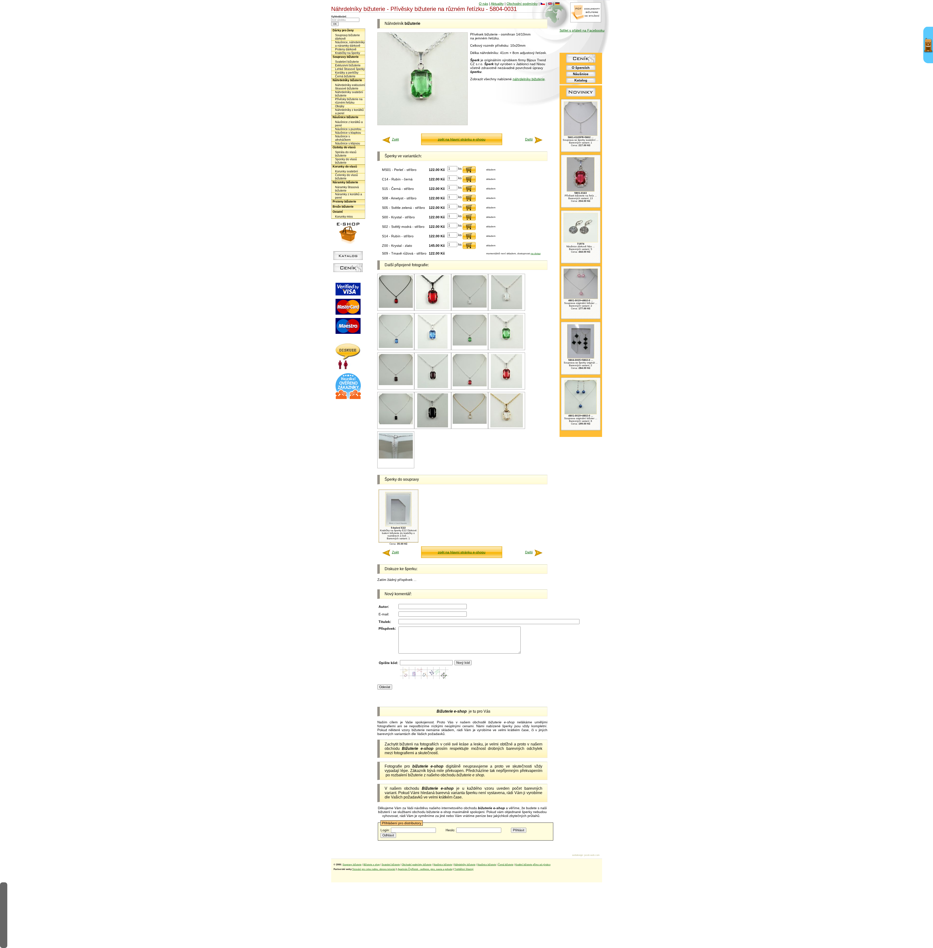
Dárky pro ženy (343, 30)
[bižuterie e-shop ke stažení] (585, 21)
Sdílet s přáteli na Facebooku (582, 30)
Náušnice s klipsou (347, 143)
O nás (483, 4)
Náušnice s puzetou (348, 129)
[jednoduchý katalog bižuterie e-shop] (348, 259)
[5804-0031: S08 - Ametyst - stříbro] (396, 384)
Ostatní (338, 211)
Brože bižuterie (343, 206)
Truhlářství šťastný (464, 869)
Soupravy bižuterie (346, 57)
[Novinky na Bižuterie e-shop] (581, 96)
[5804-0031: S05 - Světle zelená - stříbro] (470, 344)
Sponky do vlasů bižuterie (346, 161)
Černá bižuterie (345, 76)
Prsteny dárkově (345, 49)
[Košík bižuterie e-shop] (348, 243)
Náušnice (580, 74)
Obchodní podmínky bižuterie (417, 864)
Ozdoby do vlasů (344, 147)
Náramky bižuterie (345, 182)
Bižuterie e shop (371, 864)
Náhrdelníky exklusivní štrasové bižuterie (350, 86)
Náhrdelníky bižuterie (347, 80)
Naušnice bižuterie (442, 864)
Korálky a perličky (346, 72)
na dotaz (536, 253)
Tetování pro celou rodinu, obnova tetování (374, 869)
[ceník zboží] (581, 61)
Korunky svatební (346, 171)
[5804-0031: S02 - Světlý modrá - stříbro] (396, 347)
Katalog (580, 80)
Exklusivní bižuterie (348, 65)
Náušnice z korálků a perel (349, 123)
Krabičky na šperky (347, 53)
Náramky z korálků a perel (348, 196)
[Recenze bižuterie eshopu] (348, 398)
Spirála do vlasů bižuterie (345, 154)
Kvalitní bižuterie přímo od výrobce (533, 864)
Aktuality (497, 4)
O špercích (581, 68)
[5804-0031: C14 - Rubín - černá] (396, 307)
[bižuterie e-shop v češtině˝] (543, 4)
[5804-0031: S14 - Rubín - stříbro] (470, 385)
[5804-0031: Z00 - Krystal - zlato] (470, 423)
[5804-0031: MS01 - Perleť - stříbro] (470, 306)
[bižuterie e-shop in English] (550, 4)
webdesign (577, 855)
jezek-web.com (592, 855)
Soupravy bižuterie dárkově (347, 37)
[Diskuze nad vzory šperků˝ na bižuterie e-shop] (348, 368)
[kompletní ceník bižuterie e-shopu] (348, 271)
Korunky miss (344, 216)
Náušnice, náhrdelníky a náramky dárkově (350, 44)
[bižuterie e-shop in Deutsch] (557, 4)
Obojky (339, 106)
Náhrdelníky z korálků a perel (349, 111)
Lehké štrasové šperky (350, 69)
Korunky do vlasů (345, 166)
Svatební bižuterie (347, 61)
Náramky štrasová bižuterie (347, 189)
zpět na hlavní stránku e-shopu (461, 139)
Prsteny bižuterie (344, 201)
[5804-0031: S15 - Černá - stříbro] (396, 423)
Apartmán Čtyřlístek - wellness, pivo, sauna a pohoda (425, 869)
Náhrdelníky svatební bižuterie (349, 93)
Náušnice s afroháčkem (343, 138)
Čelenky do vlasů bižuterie (346, 176)
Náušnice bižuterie (345, 117)
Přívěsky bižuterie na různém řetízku (349, 100)
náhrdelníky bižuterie (529, 79)
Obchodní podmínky (522, 4)
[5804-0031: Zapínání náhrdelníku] (396, 457)
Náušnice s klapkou (348, 132)
